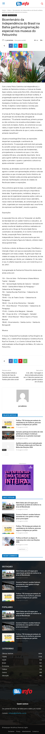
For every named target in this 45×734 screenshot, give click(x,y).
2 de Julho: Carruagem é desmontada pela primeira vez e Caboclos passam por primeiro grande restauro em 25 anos (33, 377)
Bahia (4, 450)
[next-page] (6, 454)
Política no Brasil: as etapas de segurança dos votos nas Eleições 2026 (28, 540)
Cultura (9, 10)
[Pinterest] (20, 46)
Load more (22, 549)
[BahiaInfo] (22, 4)
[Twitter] (16, 46)
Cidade (4, 438)
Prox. (4, 477)
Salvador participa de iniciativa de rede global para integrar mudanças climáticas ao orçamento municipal (29, 434)
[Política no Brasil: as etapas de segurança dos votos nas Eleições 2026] (8, 541)
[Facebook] (11, 46)
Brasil (4, 427)
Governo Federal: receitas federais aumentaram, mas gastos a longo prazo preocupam (28, 516)
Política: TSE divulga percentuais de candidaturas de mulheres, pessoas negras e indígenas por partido (28, 422)
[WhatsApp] (25, 46)
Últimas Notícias (12, 15)
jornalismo (9, 40)
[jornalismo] (3, 40)
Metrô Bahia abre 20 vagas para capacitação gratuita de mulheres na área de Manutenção (28, 505)
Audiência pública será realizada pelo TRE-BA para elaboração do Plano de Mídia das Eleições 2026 (29, 445)
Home (4, 10)
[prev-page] (3, 454)
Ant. (30, 477)
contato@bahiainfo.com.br (17, 713)
